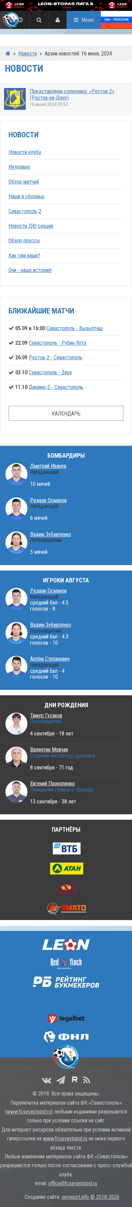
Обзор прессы (24, 240)
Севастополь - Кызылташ (74, 328)
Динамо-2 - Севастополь (56, 387)
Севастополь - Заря (50, 372)
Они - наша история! (30, 270)
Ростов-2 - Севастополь (55, 357)
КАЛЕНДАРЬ (66, 413)
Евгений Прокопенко (52, 783)
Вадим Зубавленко (50, 534)
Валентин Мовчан (49, 749)
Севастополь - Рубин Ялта (57, 343)
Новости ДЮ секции (30, 226)
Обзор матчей (23, 181)
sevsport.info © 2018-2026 (90, 1197)
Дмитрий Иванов (48, 466)
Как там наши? (24, 255)
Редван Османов (48, 500)
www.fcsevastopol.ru (29, 1111)
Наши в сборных (26, 196)
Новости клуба (24, 152)
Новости (27, 53)
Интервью (19, 167)
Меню (87, 20)
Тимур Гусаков (46, 715)
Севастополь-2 (24, 211)
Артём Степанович (50, 659)
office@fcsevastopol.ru (72, 1183)
